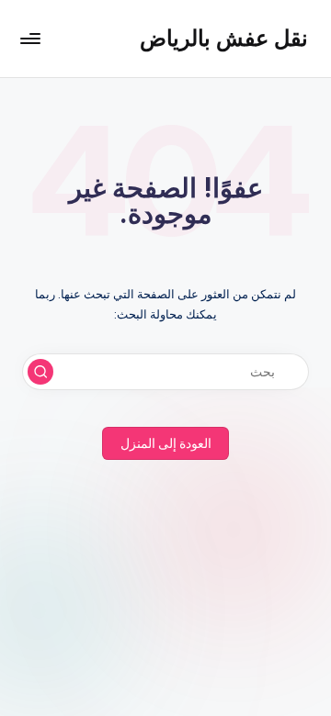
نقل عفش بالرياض (224, 37)
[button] (40, 372)
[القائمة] (31, 38)
